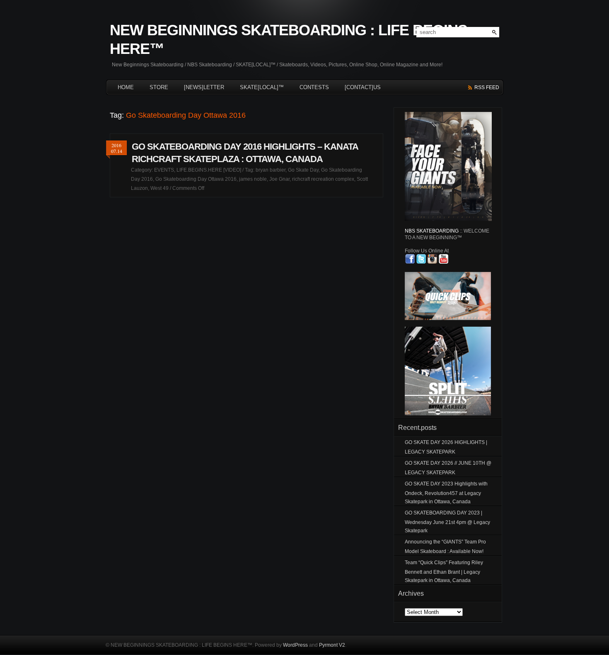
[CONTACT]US (363, 87)
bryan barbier (270, 170)
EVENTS (164, 170)
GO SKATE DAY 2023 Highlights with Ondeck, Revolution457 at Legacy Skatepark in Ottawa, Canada (446, 493)
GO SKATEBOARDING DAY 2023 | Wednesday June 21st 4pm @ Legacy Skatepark (447, 522)
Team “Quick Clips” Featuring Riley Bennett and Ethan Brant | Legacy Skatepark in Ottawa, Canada (444, 571)
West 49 (159, 188)
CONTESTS (314, 87)
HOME (126, 87)
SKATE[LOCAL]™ (262, 87)
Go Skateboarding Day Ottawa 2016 (196, 179)
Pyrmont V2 (332, 645)
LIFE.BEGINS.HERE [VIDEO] (208, 170)
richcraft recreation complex (323, 179)
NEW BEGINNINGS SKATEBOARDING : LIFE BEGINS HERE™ (288, 39)
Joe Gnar (279, 179)
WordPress (295, 645)
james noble (253, 179)
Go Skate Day (303, 170)
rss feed (486, 87)
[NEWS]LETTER (204, 87)
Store (159, 87)
